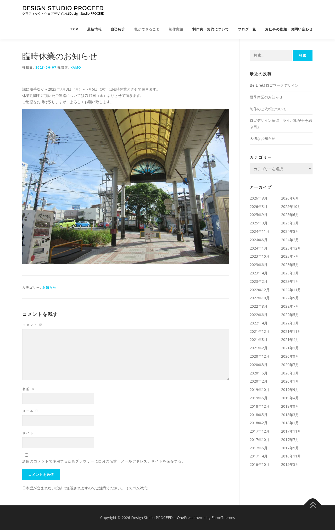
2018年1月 (290, 422)
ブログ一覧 (247, 29)
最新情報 (94, 29)
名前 (28, 389)
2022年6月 (258, 314)
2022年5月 (290, 314)
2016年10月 (260, 464)
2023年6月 (258, 264)
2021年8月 (258, 339)
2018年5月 (258, 414)
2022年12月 (260, 289)
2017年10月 (260, 439)
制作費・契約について (210, 29)
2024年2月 (290, 239)
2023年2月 (258, 281)
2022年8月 (258, 306)
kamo (76, 67)
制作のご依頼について (268, 108)
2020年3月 (290, 373)
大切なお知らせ (262, 138)
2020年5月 (258, 373)
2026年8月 (258, 198)
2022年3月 (290, 323)
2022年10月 (260, 297)
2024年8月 (290, 231)
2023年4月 (258, 272)
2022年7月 (290, 306)
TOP (74, 29)
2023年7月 (290, 256)
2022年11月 (291, 289)
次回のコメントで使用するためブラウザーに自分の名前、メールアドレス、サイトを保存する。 (104, 461)
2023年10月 (260, 256)
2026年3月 (258, 206)
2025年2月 (290, 222)
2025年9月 (258, 214)
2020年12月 (260, 356)
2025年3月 (258, 222)
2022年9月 (290, 297)
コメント (32, 324)
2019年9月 (290, 389)
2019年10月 (260, 389)
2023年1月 (290, 281)
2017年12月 (260, 431)
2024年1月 (258, 248)
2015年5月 (290, 464)
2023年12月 (291, 248)
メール (30, 410)
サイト (28, 433)
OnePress (185, 517)
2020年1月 (290, 381)
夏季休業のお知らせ (266, 97)
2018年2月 (258, 422)
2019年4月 (290, 397)
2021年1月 (290, 347)
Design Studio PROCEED (63, 8)
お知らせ (49, 287)
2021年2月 (258, 347)
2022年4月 (258, 323)
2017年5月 (290, 447)
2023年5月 (290, 264)
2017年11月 (291, 431)
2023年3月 (290, 272)
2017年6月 (258, 447)
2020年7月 (290, 364)
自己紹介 (118, 29)
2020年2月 (258, 381)
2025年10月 (291, 206)
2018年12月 (260, 406)
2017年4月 (258, 456)
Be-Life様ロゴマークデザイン (274, 85)
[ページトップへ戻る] (313, 505)
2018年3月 (290, 414)
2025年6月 (290, 214)
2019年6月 (258, 397)
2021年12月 (260, 331)
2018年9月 (290, 406)
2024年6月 (258, 239)
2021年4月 (290, 339)
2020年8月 (258, 364)
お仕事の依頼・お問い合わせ (289, 29)
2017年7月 (290, 439)
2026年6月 (290, 198)
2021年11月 (291, 331)
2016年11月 (291, 456)
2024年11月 (260, 231)
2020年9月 (290, 356)
